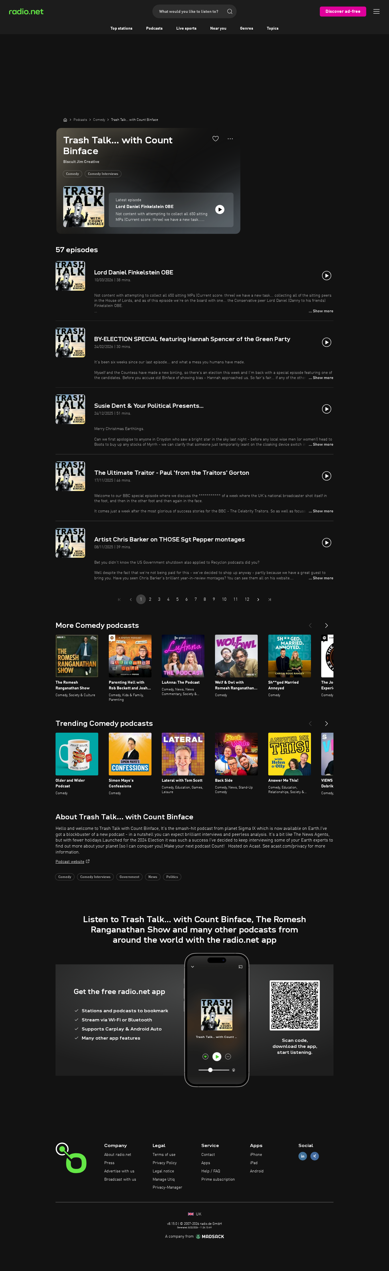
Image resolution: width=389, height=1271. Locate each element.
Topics (273, 28)
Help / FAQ (210, 1171)
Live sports (186, 28)
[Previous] (310, 623)
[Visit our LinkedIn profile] (302, 1156)
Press (109, 1163)
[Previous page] (130, 599)
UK (198, 1214)
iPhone (256, 1155)
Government (129, 877)
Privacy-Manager (167, 1187)
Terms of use (164, 1155)
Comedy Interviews (103, 174)
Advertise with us (119, 1171)
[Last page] (269, 599)
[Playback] (219, 209)
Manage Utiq (164, 1180)
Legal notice (163, 1171)
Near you (218, 28)
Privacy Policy (165, 1163)
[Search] (229, 11)
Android (257, 1171)
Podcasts (154, 28)
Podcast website (70, 862)
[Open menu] (376, 11)
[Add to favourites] (215, 138)
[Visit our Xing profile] (314, 1156)
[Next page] (258, 599)
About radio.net (117, 1155)
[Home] (65, 119)
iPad (254, 1163)
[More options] (230, 138)
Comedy (72, 174)
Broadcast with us (120, 1180)
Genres (246, 28)
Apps (205, 1163)
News (152, 877)
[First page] (119, 599)
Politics (172, 877)
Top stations (121, 28)
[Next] (326, 623)
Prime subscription (218, 1180)
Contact (208, 1155)
